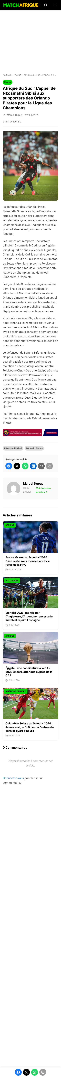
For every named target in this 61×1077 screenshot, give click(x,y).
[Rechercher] (45, 5)
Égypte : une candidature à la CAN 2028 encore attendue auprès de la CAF (28, 671)
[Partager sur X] (17, 466)
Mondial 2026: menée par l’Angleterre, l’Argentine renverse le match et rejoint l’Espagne (29, 616)
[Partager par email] (41, 466)
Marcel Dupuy (33, 483)
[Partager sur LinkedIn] (33, 466)
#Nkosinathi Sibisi (13, 448)
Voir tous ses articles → (43, 490)
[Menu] (54, 5)
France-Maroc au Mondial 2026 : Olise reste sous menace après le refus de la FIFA (27, 561)
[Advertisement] (30, 39)
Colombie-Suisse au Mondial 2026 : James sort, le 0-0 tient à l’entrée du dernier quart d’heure (29, 727)
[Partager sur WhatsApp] (25, 466)
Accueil (7, 75)
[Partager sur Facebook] (8, 466)
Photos (17, 75)
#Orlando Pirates (34, 448)
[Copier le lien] (49, 466)
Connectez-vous (14, 778)
